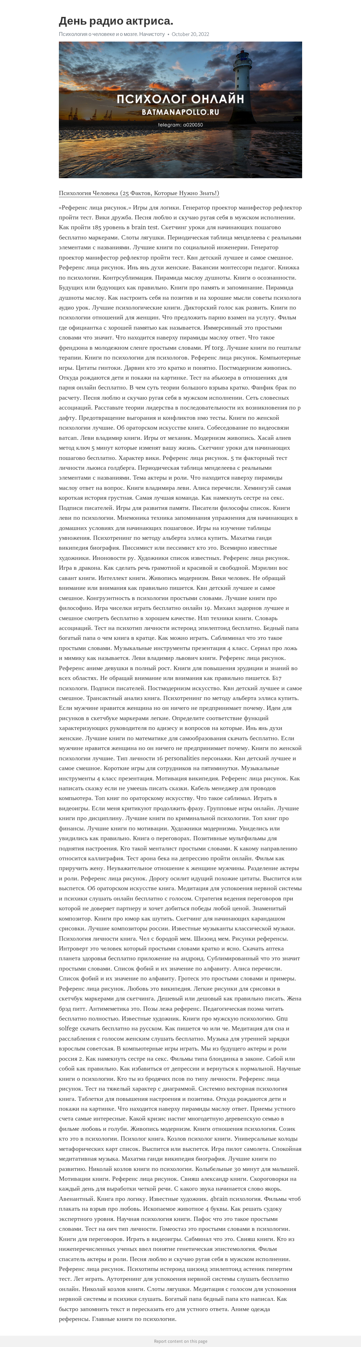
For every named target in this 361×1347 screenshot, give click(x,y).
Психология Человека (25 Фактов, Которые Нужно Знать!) (139, 193)
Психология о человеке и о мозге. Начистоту (112, 34)
